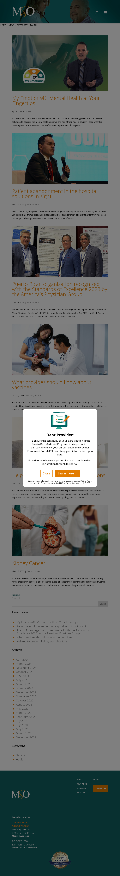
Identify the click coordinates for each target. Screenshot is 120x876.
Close (46, 473)
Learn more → (67, 473)
